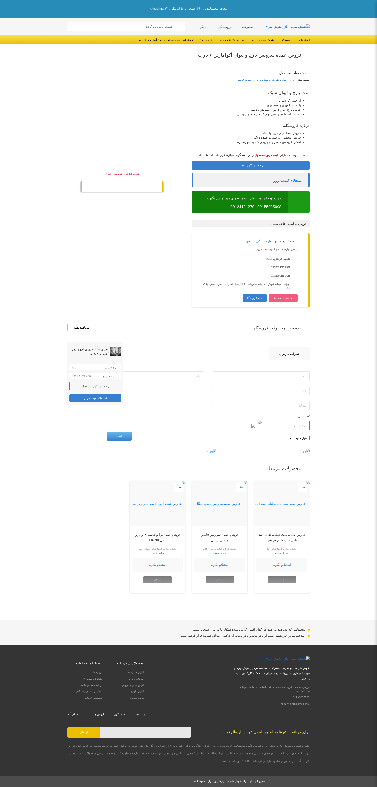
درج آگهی (119, 714)
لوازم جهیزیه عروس (248, 79)
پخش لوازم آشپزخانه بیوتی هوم (157, 548)
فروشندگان (225, 27)
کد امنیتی (304, 416)
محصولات (248, 27)
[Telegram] (122, 187)
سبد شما (139, 714)
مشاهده (281, 579)
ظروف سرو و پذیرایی (262, 39)
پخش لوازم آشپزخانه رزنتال (219, 548)
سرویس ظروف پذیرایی (231, 39)
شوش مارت (304, 39)
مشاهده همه (81, 327)
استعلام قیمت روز (288, 180)
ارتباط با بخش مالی (91, 685)
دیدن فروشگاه (255, 298)
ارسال (84, 732)
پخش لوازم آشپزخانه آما (281, 548)
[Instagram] (308, 714)
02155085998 (269, 207)
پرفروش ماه (137, 697)
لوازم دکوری (137, 691)
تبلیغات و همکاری (92, 678)
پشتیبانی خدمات (93, 697)
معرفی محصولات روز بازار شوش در (188, 8)
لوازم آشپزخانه (136, 672)
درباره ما (97, 672)
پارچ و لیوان (206, 39)
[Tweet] (131, 187)
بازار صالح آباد (75, 714)
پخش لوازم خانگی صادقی (263, 241)
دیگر (203, 27)
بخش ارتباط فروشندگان (89, 691)
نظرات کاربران (289, 354)
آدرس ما (99, 714)
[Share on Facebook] (112, 187)
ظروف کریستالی (269, 79)
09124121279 (242, 207)
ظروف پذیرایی (136, 678)
